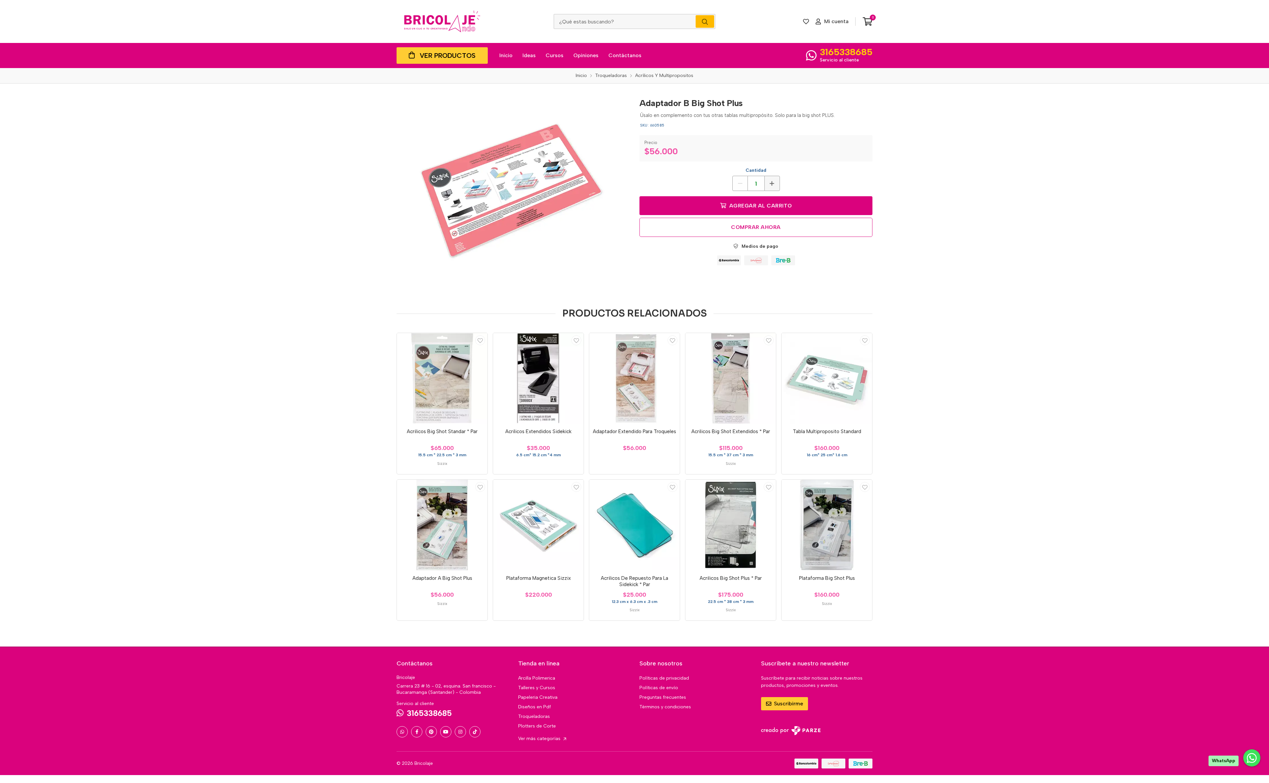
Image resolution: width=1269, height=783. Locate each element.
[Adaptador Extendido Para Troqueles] (634, 378)
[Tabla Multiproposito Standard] (827, 378)
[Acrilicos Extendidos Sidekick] (538, 378)
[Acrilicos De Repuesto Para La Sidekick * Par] (634, 525)
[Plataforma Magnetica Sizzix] (538, 525)
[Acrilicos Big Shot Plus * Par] (730, 525)
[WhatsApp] (402, 731)
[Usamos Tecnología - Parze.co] (791, 730)
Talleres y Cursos (536, 687)
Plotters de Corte (537, 726)
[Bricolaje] (442, 21)
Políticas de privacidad (664, 678)
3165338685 (846, 51)
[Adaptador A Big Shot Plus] (442, 525)
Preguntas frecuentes (662, 697)
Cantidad (756, 170)
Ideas (529, 55)
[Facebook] (416, 731)
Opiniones (585, 55)
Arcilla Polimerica (536, 678)
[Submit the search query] (705, 21)
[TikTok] (475, 731)
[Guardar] (480, 340)
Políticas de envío (658, 687)
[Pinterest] (431, 731)
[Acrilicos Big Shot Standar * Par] (442, 378)
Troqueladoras (534, 716)
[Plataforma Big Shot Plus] (827, 525)
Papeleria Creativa (538, 697)
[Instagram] (460, 731)
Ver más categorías (540, 738)
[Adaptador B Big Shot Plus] (513, 192)
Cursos (554, 55)
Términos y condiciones (665, 707)
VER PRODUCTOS (448, 55)
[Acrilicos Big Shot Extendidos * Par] (730, 378)
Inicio (506, 55)
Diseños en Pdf (534, 707)
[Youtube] (445, 731)
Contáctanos (624, 55)
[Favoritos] (806, 21)
